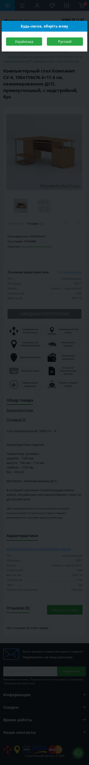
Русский (65, 41)
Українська (24, 41)
